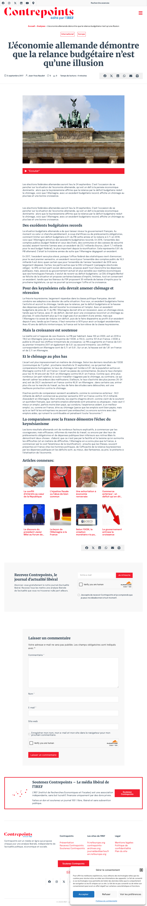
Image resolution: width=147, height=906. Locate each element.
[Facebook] (3, 3)
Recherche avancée (100, 3)
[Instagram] (9, 3)
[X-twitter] (15, 3)
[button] (141, 870)
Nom (31, 694)
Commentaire (36, 655)
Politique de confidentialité (106, 901)
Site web (33, 721)
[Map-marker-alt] (33, 3)
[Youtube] (27, 3)
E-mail (32, 708)
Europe (81, 34)
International (67, 34)
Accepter (83, 894)
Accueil (31, 26)
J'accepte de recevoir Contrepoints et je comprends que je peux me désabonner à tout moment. (107, 596)
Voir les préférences (130, 894)
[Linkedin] (21, 3)
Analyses (41, 26)
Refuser (106, 894)
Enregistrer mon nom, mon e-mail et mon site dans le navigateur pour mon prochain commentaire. (70, 734)
